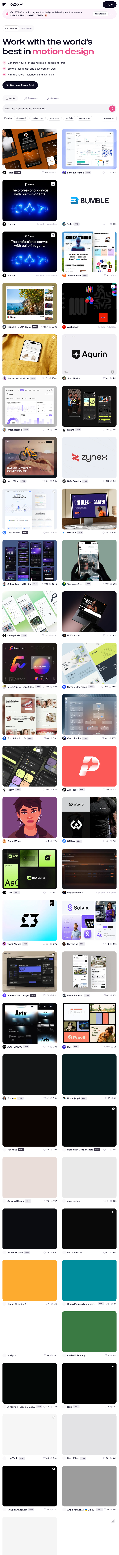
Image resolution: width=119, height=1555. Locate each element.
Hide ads (40, 224)
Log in (109, 4)
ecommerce (84, 118)
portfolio (69, 118)
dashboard (21, 118)
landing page (37, 118)
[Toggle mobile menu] (4, 4)
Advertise (52, 224)
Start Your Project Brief (22, 85)
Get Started (100, 14)
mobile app (54, 118)
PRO (17, 172)
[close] (111, 14)
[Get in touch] (39, 164)
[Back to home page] (16, 4)
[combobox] (55, 108)
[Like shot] (51, 164)
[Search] (112, 108)
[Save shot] (45, 164)
